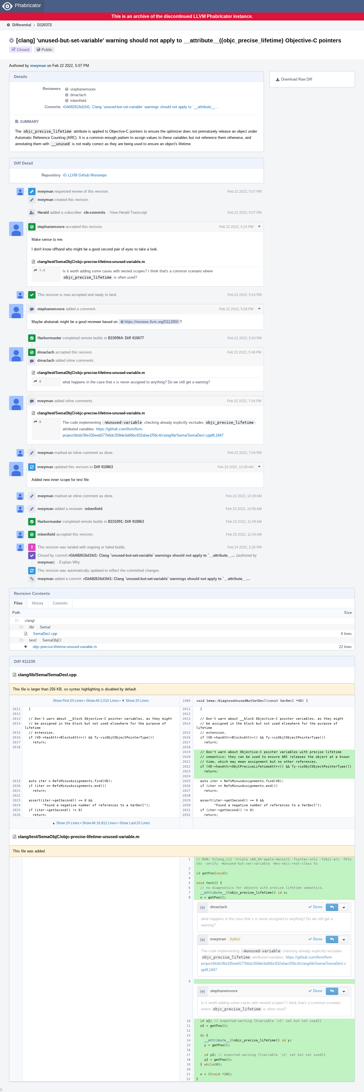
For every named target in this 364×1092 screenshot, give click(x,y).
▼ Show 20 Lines (135, 701)
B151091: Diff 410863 (126, 521)
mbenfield (78, 100)
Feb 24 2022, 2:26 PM (245, 547)
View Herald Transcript (128, 212)
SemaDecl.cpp (45, 634)
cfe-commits (94, 212)
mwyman (38, 65)
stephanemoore (83, 89)
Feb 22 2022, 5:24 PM (236, 227)
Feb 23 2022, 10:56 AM (244, 509)
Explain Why (69, 562)
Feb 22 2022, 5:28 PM (236, 309)
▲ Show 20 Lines (65, 823)
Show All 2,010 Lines (102, 701)
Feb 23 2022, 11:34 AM (244, 534)
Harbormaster (49, 338)
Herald (43, 212)
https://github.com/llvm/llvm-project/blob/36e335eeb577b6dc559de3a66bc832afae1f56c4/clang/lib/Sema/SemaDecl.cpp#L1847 (273, 963)
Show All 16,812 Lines (99, 823)
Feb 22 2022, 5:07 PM (245, 192)
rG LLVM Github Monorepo (85, 175)
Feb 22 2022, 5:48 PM (244, 352)
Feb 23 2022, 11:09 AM (244, 522)
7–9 (42, 270)
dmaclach (78, 95)
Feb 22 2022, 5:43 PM (245, 338)
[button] (332, 907)
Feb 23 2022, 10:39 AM (235, 467)
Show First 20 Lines (68, 701)
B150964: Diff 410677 (126, 338)
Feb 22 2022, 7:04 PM (244, 401)
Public (47, 49)
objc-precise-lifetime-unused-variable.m (65, 647)
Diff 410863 (103, 467)
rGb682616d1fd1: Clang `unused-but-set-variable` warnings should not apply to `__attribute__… (141, 107)
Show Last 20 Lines (134, 823)
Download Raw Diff (296, 79)
